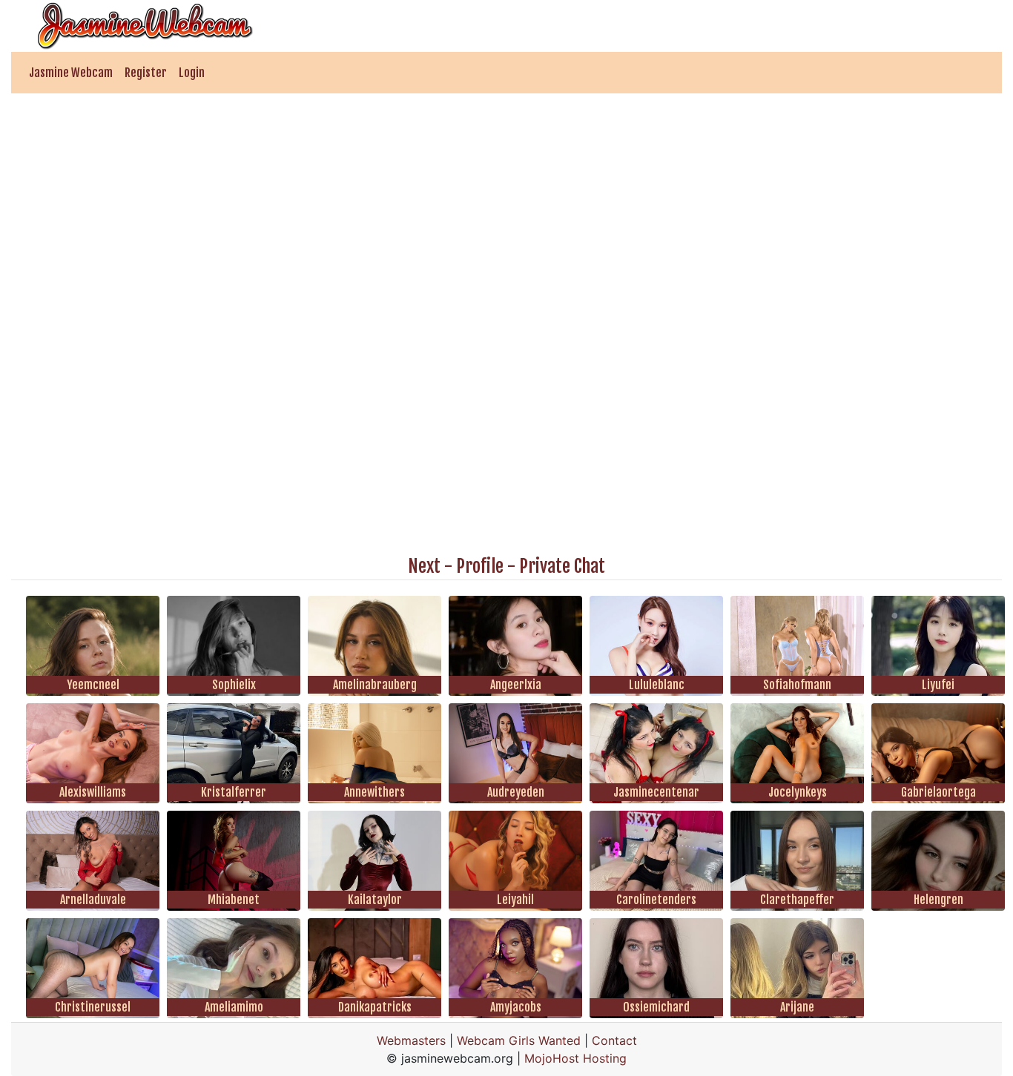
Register (146, 72)
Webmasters (411, 1040)
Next (424, 566)
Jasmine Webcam (71, 72)
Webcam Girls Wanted (519, 1040)
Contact (614, 1040)
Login (192, 72)
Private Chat (562, 566)
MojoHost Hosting (575, 1058)
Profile (480, 566)
